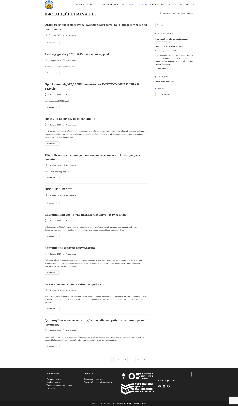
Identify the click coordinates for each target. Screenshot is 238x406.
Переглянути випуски (164, 81)
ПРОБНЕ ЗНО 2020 (58, 189)
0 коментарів (71, 35)
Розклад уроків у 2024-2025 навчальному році (77, 54)
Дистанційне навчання (182, 13)
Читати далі (53, 43)
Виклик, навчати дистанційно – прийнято (74, 284)
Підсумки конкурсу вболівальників (70, 118)
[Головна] (160, 13)
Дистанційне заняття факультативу (70, 247)
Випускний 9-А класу (164, 68)
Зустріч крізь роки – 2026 (166, 51)
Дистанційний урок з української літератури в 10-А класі (85, 214)
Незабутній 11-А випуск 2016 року (169, 46)
